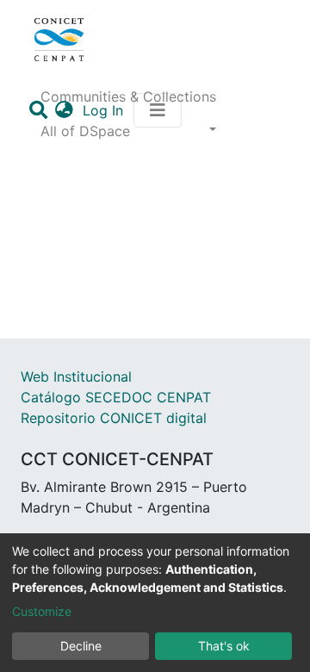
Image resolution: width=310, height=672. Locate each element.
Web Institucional (76, 376)
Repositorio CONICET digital (114, 417)
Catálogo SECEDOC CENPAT (116, 397)
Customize (41, 611)
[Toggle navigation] (157, 110)
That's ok (224, 645)
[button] (65, 110)
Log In (105, 110)
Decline (81, 645)
